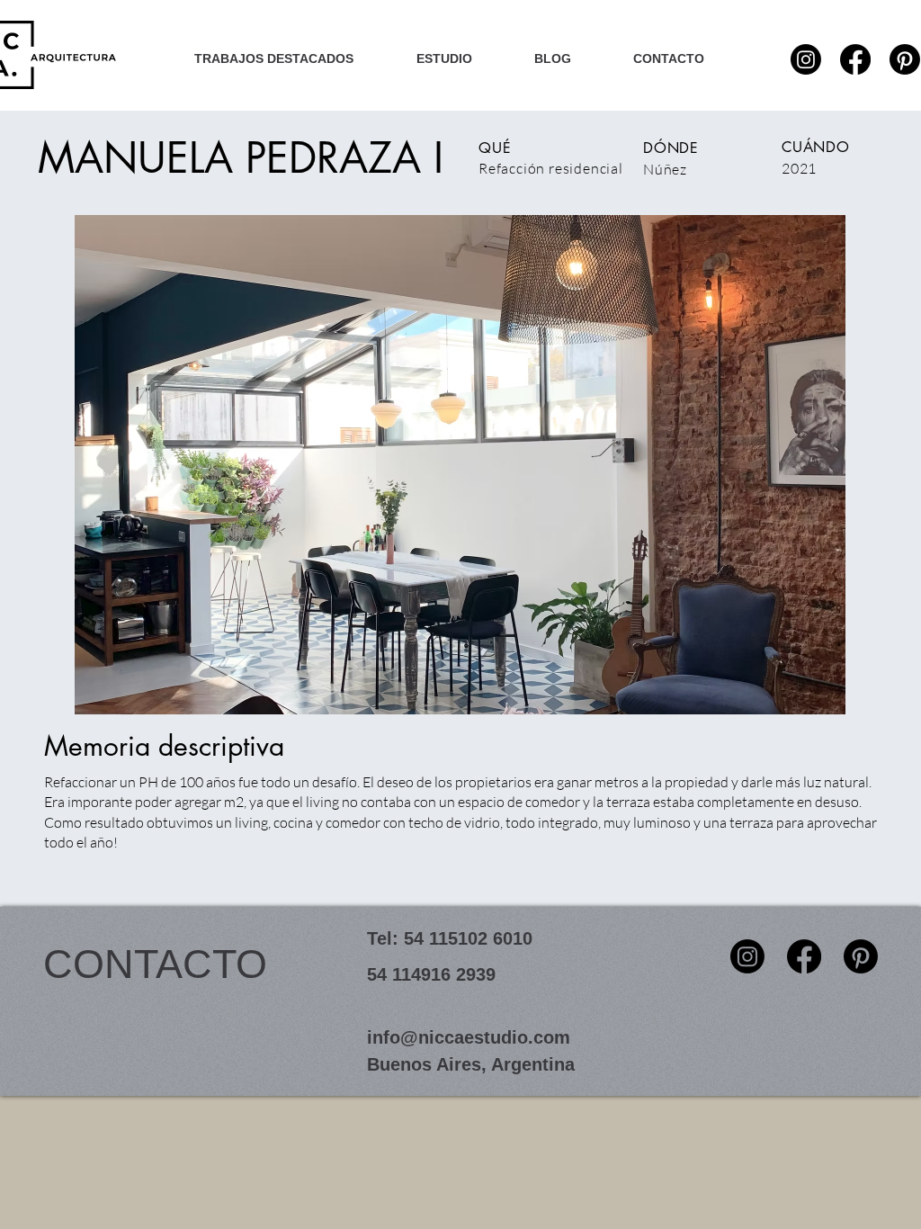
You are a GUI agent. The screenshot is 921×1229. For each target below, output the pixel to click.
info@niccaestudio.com (468, 1037)
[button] (460, 464)
